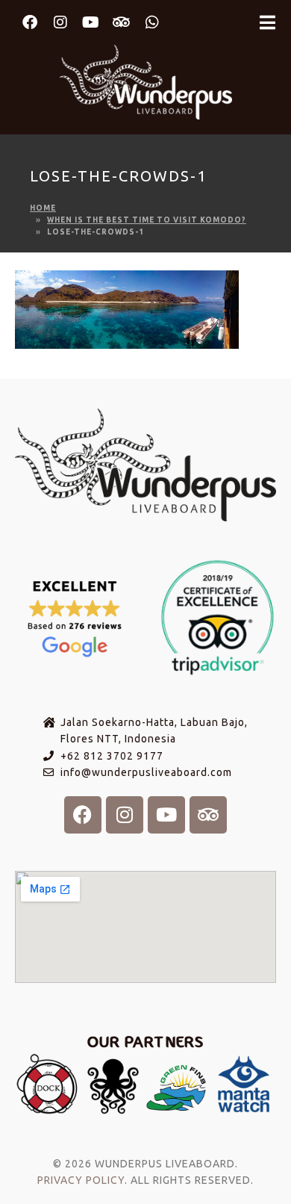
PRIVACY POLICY (81, 1180)
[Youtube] (91, 22)
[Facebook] (30, 22)
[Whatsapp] (152, 22)
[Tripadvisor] (122, 22)
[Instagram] (60, 22)
